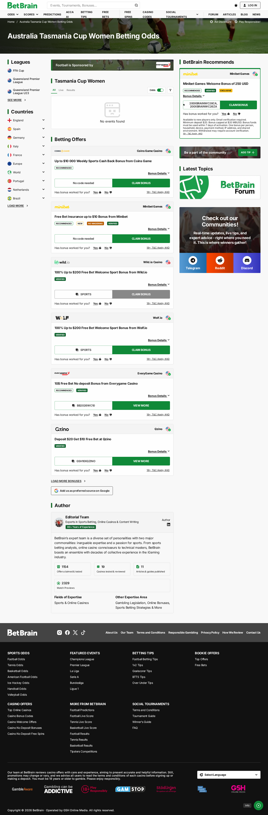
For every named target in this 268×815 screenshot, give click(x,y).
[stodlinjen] (166, 789)
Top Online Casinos (19, 710)
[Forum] (219, 187)
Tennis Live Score (81, 721)
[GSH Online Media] (238, 789)
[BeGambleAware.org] (22, 789)
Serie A (74, 677)
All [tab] (54, 89)
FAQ (135, 727)
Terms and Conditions (145, 710)
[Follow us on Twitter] (75, 632)
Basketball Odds (18, 671)
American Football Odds (22, 677)
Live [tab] (61, 90)
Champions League (82, 659)
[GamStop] (130, 789)
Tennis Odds (15, 665)
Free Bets (201, 665)
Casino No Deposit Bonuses (25, 727)
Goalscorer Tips (142, 671)
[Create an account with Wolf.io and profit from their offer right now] (158, 360)
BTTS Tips (138, 677)
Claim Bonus (141, 183)
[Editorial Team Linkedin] (168, 524)
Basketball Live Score (83, 727)
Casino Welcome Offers (22, 721)
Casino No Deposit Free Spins (26, 733)
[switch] (156, 90)
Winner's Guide (141, 721)
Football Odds (16, 659)
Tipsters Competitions (83, 751)
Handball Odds (17, 688)
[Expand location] (43, 120)
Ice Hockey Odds (18, 682)
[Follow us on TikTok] (83, 632)
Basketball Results (81, 745)
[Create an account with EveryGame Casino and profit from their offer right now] (158, 415)
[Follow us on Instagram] (59, 632)
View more (141, 405)
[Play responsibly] (94, 789)
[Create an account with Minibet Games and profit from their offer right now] (158, 248)
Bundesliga (77, 682)
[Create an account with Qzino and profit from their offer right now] (158, 470)
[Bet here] (192, 133)
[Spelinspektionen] (202, 789)
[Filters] (170, 90)
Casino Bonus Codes (20, 716)
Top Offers (201, 659)
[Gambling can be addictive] (58, 789)
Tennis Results (79, 739)
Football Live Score (81, 716)
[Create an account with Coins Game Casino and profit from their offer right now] (158, 193)
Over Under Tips (142, 682)
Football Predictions (82, 710)
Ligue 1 (74, 688)
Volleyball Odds (17, 694)
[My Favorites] (236, 5)
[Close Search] (136, 5)
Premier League (80, 665)
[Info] (258, 805)
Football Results (79, 733)
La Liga (74, 671)
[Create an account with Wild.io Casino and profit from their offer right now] (158, 303)
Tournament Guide (143, 716)
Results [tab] (71, 90)
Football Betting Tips (145, 659)
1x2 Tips (137, 665)
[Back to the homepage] (22, 5)
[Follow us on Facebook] (67, 632)
